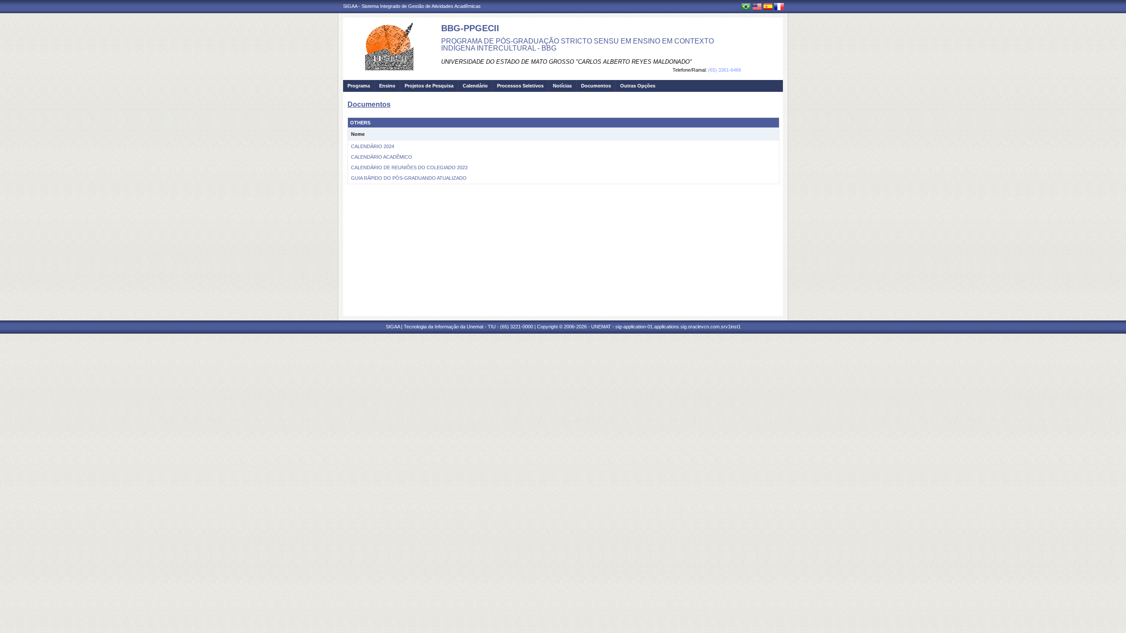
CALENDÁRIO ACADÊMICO (381, 157)
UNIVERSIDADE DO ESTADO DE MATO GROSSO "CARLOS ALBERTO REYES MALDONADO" (566, 61)
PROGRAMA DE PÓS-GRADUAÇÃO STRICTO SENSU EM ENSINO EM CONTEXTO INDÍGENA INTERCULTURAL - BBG (577, 44)
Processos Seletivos (520, 85)
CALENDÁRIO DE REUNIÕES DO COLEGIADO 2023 (409, 167)
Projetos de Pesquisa (429, 85)
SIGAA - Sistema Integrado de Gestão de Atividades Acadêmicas (412, 6)
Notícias (562, 85)
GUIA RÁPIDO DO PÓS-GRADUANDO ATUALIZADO (409, 178)
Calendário (475, 85)
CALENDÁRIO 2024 (372, 146)
